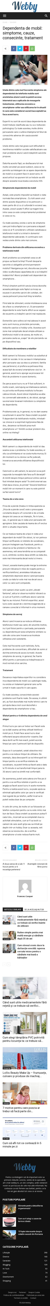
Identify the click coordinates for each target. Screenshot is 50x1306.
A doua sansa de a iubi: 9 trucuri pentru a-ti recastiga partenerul (14, 867)
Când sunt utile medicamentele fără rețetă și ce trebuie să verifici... (25, 1004)
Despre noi (12, 1292)
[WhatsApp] (32, 48)
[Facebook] (13, 48)
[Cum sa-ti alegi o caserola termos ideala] (9, 1222)
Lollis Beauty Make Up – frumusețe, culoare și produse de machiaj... (25, 1074)
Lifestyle (6, 1033)
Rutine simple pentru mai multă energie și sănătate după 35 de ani (30, 935)
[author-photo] (25, 892)
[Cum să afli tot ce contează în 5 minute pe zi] (25, 1129)
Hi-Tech (6, 1139)
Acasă (5, 22)
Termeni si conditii (21, 1298)
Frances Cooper (25, 896)
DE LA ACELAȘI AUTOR (34, 910)
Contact (33, 1298)
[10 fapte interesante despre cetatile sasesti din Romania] (9, 1235)
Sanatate (13, 22)
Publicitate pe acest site (35, 1295)
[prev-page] (4, 964)
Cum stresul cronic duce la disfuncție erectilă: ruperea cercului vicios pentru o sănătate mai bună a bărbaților (31, 951)
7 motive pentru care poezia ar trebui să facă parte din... (21, 1109)
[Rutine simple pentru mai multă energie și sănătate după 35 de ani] (9, 935)
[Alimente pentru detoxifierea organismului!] (9, 1209)
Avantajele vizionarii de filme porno (37, 865)
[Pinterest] (26, 48)
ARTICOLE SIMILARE (12, 910)
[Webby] (25, 6)
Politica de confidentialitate (14, 1295)
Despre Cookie (34, 1292)
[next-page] (8, 964)
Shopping (6, 1068)
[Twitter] (20, 48)
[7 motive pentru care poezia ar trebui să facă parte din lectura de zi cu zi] (25, 1093)
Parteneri (22, 1292)
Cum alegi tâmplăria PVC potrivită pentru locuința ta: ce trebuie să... (23, 1039)
